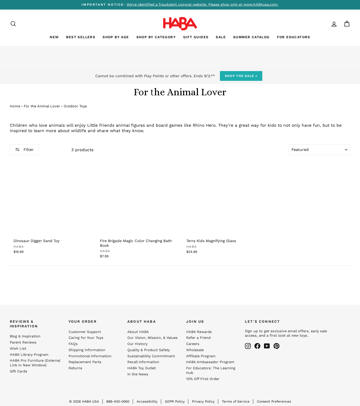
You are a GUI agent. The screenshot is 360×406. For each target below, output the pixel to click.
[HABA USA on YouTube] (267, 346)
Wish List (18, 348)
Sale (221, 37)
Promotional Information (90, 356)
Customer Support (85, 332)
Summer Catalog (251, 37)
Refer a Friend (198, 338)
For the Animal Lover (42, 106)
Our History (137, 344)
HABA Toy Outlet (141, 368)
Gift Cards (18, 371)
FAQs (73, 344)
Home (15, 106)
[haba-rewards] (325, 23)
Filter (28, 149)
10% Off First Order (202, 379)
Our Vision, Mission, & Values (152, 338)
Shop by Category (156, 37)
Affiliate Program (201, 356)
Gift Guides (195, 37)
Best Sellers (80, 37)
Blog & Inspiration (25, 336)
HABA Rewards (199, 332)
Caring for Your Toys (86, 338)
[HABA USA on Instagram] (248, 346)
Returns (75, 368)
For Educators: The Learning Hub (210, 370)
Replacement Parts (85, 362)
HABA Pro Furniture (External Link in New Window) (35, 362)
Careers (192, 344)
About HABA (138, 332)
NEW (54, 37)
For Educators (293, 37)
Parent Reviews (23, 342)
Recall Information (143, 362)
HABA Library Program (29, 355)
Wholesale (195, 350)
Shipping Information (87, 350)
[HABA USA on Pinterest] (276, 346)
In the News (137, 374)
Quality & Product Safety (148, 350)
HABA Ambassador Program (210, 362)
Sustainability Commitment (151, 356)
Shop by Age (116, 37)
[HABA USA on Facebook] (257, 346)
